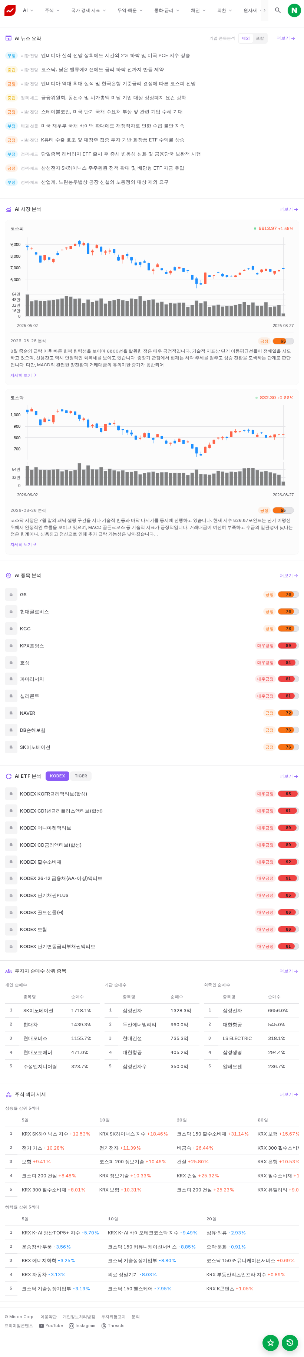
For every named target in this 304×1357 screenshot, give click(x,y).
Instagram (85, 1325)
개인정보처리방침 (79, 1316)
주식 (53, 10)
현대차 (30, 1024)
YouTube (54, 1325)
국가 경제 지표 (89, 10)
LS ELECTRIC (237, 1038)
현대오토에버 (37, 1052)
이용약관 (48, 1316)
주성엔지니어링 (40, 1066)
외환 (225, 10)
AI (28, 10)
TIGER (81, 775)
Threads (116, 1325)
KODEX (57, 775)
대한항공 (132, 1052)
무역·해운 (131, 10)
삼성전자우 (135, 1066)
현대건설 (132, 1038)
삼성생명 (232, 1052)
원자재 (254, 10)
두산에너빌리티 (139, 1024)
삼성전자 (132, 1010)
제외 (246, 38)
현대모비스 (35, 1038)
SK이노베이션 (38, 1010)
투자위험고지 (113, 1316)
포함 (260, 38)
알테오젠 (232, 1066)
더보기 (286, 38)
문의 (136, 1316)
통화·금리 (167, 10)
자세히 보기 (23, 375)
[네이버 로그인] (294, 10)
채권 (199, 10)
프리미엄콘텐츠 (18, 1325)
